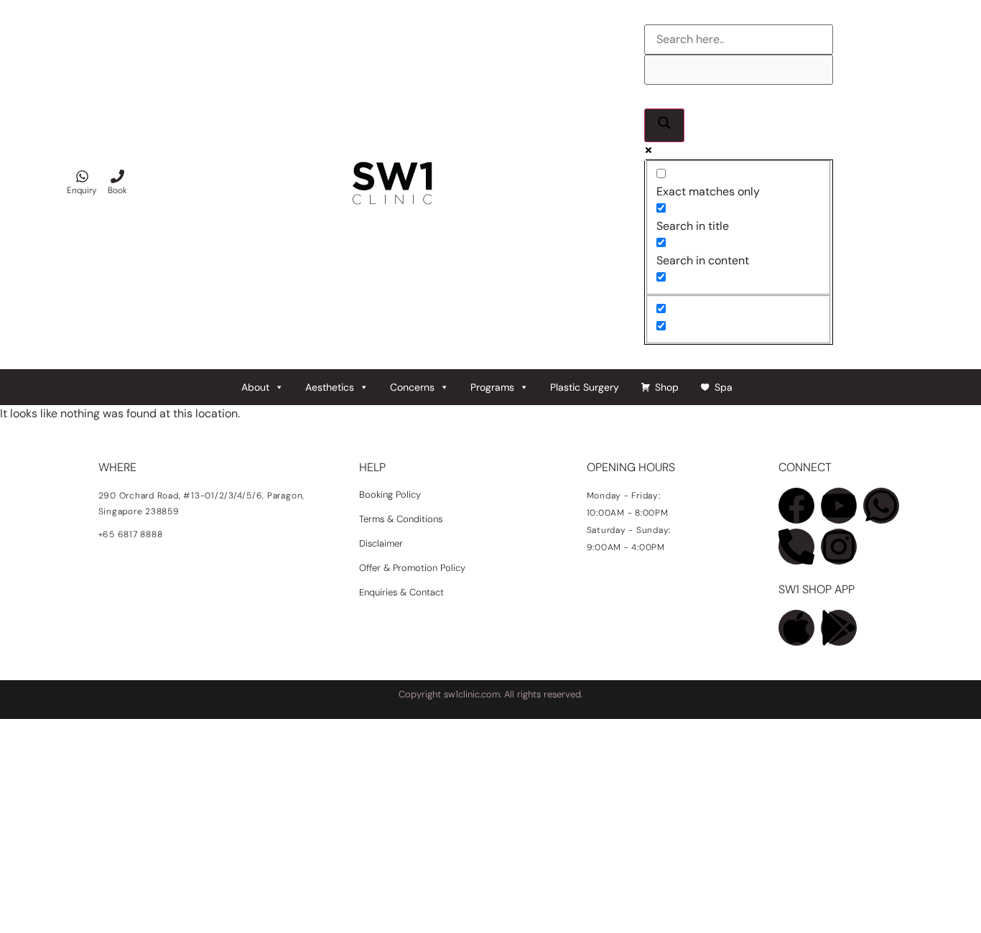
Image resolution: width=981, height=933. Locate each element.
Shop (667, 387)
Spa (724, 387)
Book (117, 190)
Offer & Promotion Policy (412, 568)
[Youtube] (839, 506)
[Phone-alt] (796, 547)
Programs (492, 387)
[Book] (117, 176)
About (255, 387)
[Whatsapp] (881, 506)
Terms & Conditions (400, 519)
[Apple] (796, 628)
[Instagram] (839, 547)
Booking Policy (390, 494)
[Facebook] (796, 506)
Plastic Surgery (584, 387)
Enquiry (82, 190)
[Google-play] (839, 628)
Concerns (412, 387)
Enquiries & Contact (403, 592)
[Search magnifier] (664, 125)
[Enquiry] (82, 176)
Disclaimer (381, 543)
